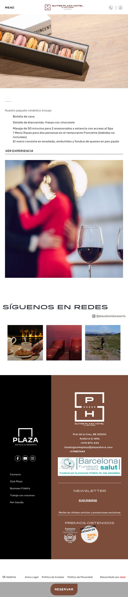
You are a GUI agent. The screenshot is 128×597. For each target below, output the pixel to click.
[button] (4, 343)
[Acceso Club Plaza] (120, 8)
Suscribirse (88, 500)
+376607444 (77, 451)
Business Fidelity (20, 489)
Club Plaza (16, 482)
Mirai (123, 577)
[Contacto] (111, 8)
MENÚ (9, 7)
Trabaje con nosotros (22, 496)
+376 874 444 (89, 443)
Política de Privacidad (80, 577)
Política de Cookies (53, 577)
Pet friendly (17, 503)
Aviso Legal (31, 577)
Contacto (15, 475)
